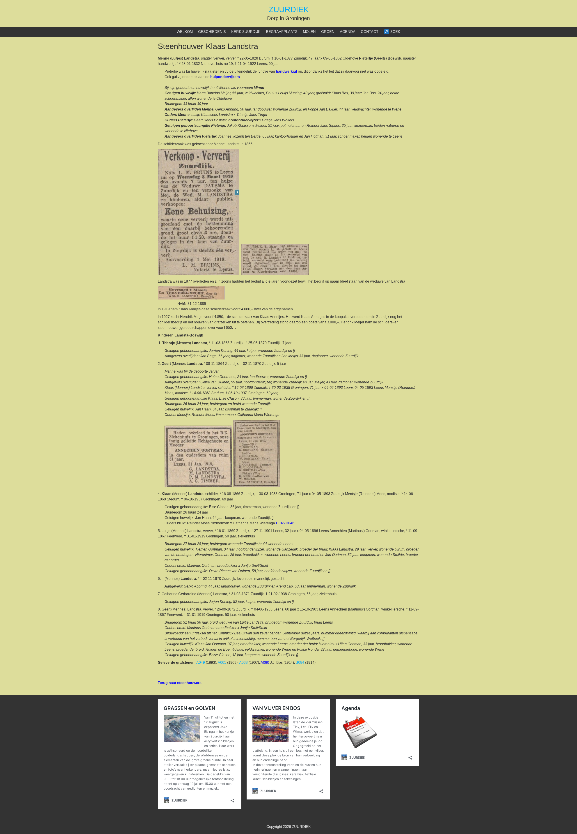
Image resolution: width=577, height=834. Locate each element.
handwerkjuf (286, 71)
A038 (243, 662)
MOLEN (309, 32)
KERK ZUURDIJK (246, 32)
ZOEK (395, 32)
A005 (222, 662)
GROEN (327, 32)
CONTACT (369, 32)
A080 (265, 662)
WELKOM (185, 32)
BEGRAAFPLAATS (282, 32)
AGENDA (347, 32)
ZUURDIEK (289, 9)
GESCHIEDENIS (212, 32)
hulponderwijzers (225, 77)
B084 (300, 662)
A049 (200, 662)
